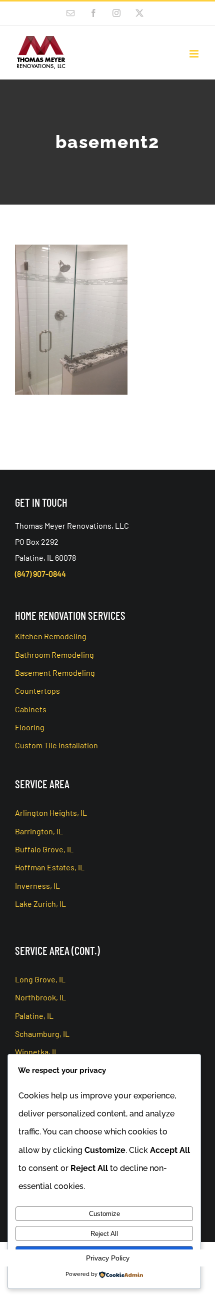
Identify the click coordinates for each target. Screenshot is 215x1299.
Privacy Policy (108, 1258)
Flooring (29, 727)
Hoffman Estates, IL (49, 867)
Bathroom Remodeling (54, 654)
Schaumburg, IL (42, 1033)
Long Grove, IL (40, 979)
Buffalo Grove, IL (44, 849)
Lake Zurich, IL (40, 903)
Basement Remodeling (55, 672)
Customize (104, 1213)
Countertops (37, 690)
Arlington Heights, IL (51, 812)
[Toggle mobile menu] (195, 54)
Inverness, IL (37, 885)
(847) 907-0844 (40, 573)
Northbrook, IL (40, 997)
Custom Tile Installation (56, 745)
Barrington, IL (39, 831)
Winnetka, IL (36, 1051)
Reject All (104, 1233)
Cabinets (30, 709)
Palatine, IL (34, 1015)
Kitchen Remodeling (50, 636)
